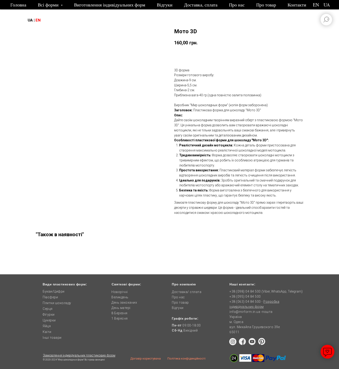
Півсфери (50, 297)
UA (327, 5)
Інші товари (52, 337)
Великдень (119, 297)
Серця (48, 309)
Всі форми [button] (49, 5)
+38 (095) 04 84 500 (245, 296)
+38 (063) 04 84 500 (245, 301)
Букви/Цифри (54, 291)
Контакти (297, 5)
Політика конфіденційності (186, 358)
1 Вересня (119, 318)
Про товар (266, 5)
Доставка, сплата (200, 5)
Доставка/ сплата (186, 292)
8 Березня (119, 313)
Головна (18, 5)
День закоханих (124, 302)
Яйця (47, 326)
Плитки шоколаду (57, 303)
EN (316, 5)
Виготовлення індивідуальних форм (109, 5)
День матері (121, 308)
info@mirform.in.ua (244, 312)
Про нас (237, 5)
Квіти (47, 332)
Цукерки (49, 320)
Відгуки (164, 5)
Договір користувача (145, 358)
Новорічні (119, 292)
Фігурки (49, 314)
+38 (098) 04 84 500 (245, 291)
